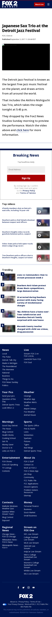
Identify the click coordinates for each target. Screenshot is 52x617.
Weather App (29, 399)
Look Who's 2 (8, 408)
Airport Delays (30, 408)
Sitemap (27, 495)
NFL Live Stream (31, 534)
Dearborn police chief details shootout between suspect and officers (18, 221)
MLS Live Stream (31, 573)
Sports (28, 421)
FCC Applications (31, 483)
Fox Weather (29, 411)
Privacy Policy (29, 190)
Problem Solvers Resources (31, 491)
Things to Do (7, 379)
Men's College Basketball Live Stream (30, 557)
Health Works (8, 435)
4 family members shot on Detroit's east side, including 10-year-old (16, 209)
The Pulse (6, 357)
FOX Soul (28, 362)
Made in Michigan (9, 363)
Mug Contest (7, 432)
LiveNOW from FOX (32, 359)
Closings (27, 396)
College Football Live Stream (31, 538)
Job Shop (28, 474)
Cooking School (9, 438)
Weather (29, 392)
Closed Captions (31, 487)
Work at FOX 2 (30, 468)
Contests (6, 471)
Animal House (30, 415)
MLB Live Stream (31, 543)
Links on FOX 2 (8, 451)
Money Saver (7, 444)
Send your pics (8, 396)
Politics (5, 385)
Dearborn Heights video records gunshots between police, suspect (16, 233)
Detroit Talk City (9, 360)
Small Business (30, 515)
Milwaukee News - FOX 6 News (10, 540)
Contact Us (28, 464)
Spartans (27, 438)
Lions (26, 432)
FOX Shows (7, 461)
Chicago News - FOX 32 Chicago (9, 535)
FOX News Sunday (10, 382)
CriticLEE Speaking (10, 464)
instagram (28, 587)
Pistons (27, 441)
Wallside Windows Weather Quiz (10, 507)
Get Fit (5, 441)
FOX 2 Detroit (7, 36)
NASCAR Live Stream (29, 547)
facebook (18, 587)
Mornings (7, 421)
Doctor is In (7, 447)
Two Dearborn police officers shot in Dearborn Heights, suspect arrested (17, 256)
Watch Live (39, 4)
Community (29, 477)
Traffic (26, 405)
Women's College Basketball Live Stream (31, 565)
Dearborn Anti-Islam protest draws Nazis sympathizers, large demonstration (31, 288)
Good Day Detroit (10, 425)
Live (26, 349)
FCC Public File (30, 480)
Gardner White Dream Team (8, 512)
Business (6, 376)
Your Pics (7, 392)
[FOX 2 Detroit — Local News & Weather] (10, 4)
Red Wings (28, 447)
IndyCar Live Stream (32, 551)
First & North (29, 428)
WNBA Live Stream (32, 570)
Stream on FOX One (30, 529)
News (5, 349)
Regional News (7, 529)
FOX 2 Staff (29, 461)
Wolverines (28, 435)
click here (22, 130)
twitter (23, 587)
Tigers (26, 444)
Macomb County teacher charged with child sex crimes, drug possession (32, 329)
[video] (43, 211)
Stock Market (29, 512)
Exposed (5, 520)
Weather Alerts (30, 402)
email (33, 587)
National (5, 372)
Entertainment (11, 457)
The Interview (8, 369)
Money (28, 502)
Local (4, 353)
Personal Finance (31, 506)
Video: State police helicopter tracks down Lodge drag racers (17, 244)
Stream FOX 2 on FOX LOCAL (31, 354)
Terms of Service (28, 193)
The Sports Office (31, 425)
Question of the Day (9, 400)
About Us (29, 457)
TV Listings (6, 468)
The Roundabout (9, 366)
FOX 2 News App (31, 471)
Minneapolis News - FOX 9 (10, 546)
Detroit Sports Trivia (11, 404)
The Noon (6, 428)
